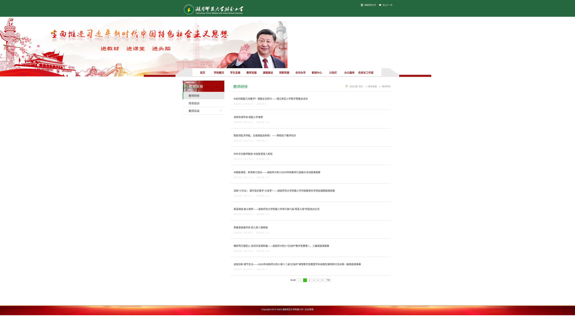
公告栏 (333, 72)
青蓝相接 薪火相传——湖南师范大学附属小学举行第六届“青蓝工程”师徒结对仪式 (277, 209)
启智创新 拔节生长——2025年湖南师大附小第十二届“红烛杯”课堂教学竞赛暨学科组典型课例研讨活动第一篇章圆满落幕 (297, 264)
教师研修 (194, 95)
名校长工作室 (365, 72)
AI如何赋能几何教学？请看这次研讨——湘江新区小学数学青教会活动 (271, 98)
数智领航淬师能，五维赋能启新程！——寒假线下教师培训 (265, 135)
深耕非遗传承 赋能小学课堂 (248, 117)
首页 (202, 72)
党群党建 (284, 72)
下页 (328, 280)
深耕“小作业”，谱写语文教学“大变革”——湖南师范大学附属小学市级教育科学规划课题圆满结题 (284, 190)
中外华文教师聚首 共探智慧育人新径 (253, 154)
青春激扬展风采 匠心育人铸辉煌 (251, 227)
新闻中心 (317, 72)
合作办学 (300, 72)
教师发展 (251, 72)
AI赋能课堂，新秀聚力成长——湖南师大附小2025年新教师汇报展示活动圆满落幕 (277, 172)
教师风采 (194, 111)
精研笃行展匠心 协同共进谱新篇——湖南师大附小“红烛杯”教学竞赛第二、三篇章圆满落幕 (281, 245)
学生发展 (235, 72)
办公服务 (349, 72)
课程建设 (268, 72)
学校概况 (219, 72)
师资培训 (194, 103)
